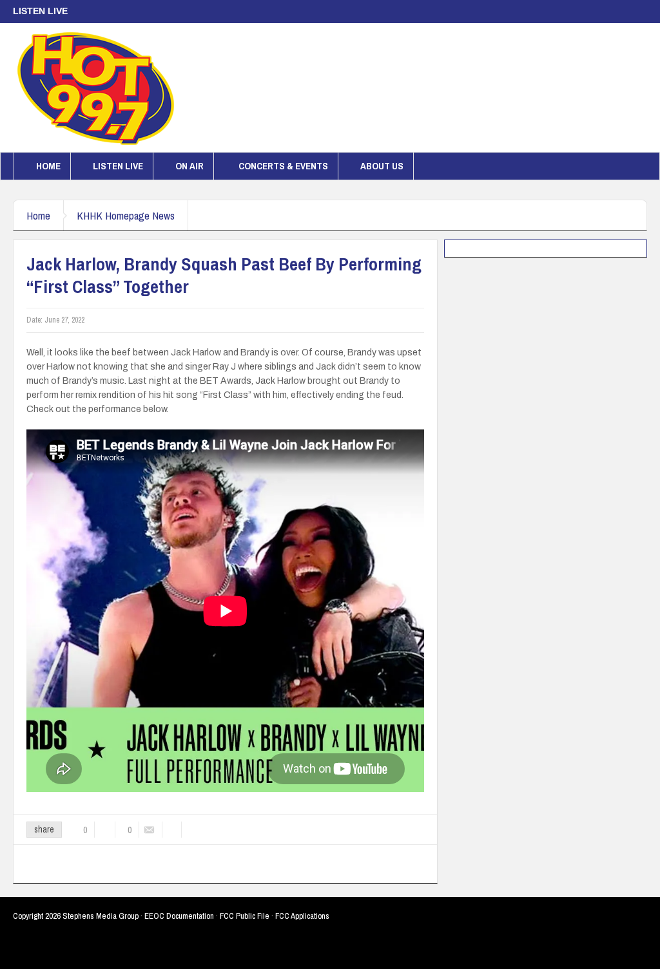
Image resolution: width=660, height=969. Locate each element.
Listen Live (118, 166)
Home (48, 166)
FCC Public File (244, 915)
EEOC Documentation (179, 915)
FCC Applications (302, 915)
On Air (189, 166)
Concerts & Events (283, 166)
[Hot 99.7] (96, 87)
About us (381, 166)
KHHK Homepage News (126, 215)
